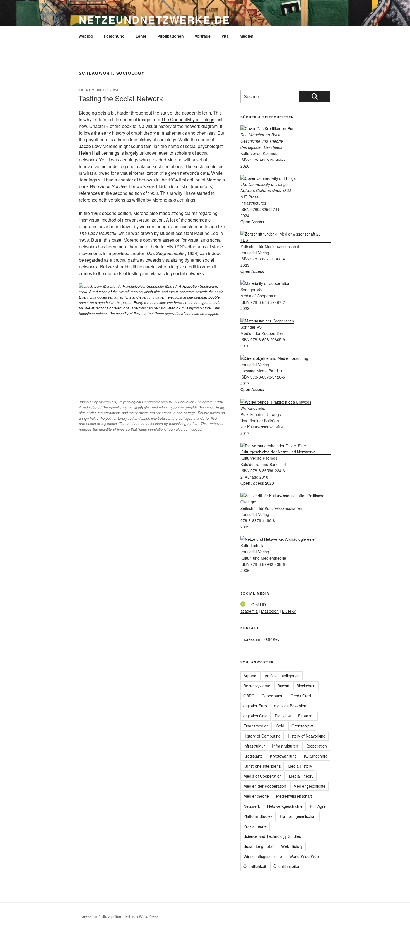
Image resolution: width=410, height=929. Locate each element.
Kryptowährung (283, 756)
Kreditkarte (253, 756)
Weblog (85, 36)
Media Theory (301, 776)
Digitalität (283, 716)
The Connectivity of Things (187, 119)
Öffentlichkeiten (286, 866)
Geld (280, 726)
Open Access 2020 (257, 483)
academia (249, 611)
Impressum (250, 639)
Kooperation (316, 746)
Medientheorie (256, 796)
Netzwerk (251, 806)
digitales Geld (255, 716)
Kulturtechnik (315, 756)
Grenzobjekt (302, 726)
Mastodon (270, 611)
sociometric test (209, 166)
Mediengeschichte (309, 786)
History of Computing (262, 736)
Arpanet (250, 675)
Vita (225, 36)
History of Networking (306, 736)
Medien (247, 36)
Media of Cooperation (262, 776)
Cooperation (272, 695)
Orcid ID (258, 604)
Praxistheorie (255, 826)
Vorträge (203, 36)
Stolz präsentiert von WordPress (130, 916)
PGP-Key (271, 639)
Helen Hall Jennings (99, 153)
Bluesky (289, 611)
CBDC (248, 695)
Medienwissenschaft (294, 796)
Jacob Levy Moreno (98, 146)
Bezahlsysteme (256, 685)
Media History (300, 766)
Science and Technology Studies (272, 836)
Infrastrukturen (285, 746)
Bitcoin (283, 685)
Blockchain (305, 685)
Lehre (141, 36)
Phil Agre (318, 806)
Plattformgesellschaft (298, 816)
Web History (292, 846)
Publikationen (170, 36)
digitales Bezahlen (290, 706)
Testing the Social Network (120, 98)
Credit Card (301, 695)
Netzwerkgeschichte (285, 806)
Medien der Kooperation (264, 786)
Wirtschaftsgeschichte (262, 856)
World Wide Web (304, 856)
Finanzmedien (256, 726)
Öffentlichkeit (254, 866)
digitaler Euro (255, 706)
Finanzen (306, 716)
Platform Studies (257, 816)
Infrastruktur (254, 746)
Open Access (252, 221)
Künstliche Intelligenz (262, 766)
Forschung (114, 36)
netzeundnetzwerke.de (154, 19)
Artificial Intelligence (282, 675)
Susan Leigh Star (258, 846)
